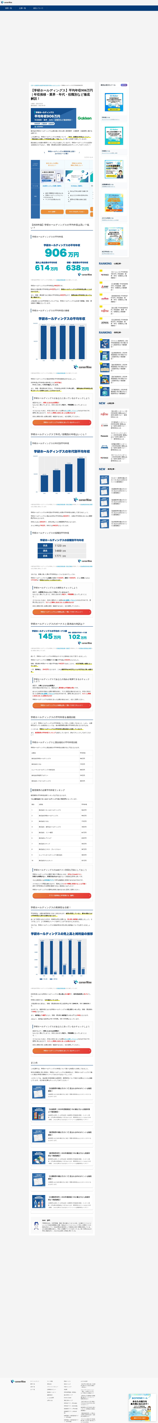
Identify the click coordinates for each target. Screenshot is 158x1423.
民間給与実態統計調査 (85, 648)
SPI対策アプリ (49, 880)
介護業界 (36, 85)
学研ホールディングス (54, 85)
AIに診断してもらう (71, 411)
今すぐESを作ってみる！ (77, 212)
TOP (32, 85)
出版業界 (41, 85)
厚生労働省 (69, 504)
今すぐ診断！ (52, 212)
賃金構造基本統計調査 (86, 504)
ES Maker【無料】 (77, 186)
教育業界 (46, 85)
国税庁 (68, 648)
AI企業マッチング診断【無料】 (52, 186)
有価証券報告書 (61, 280)
